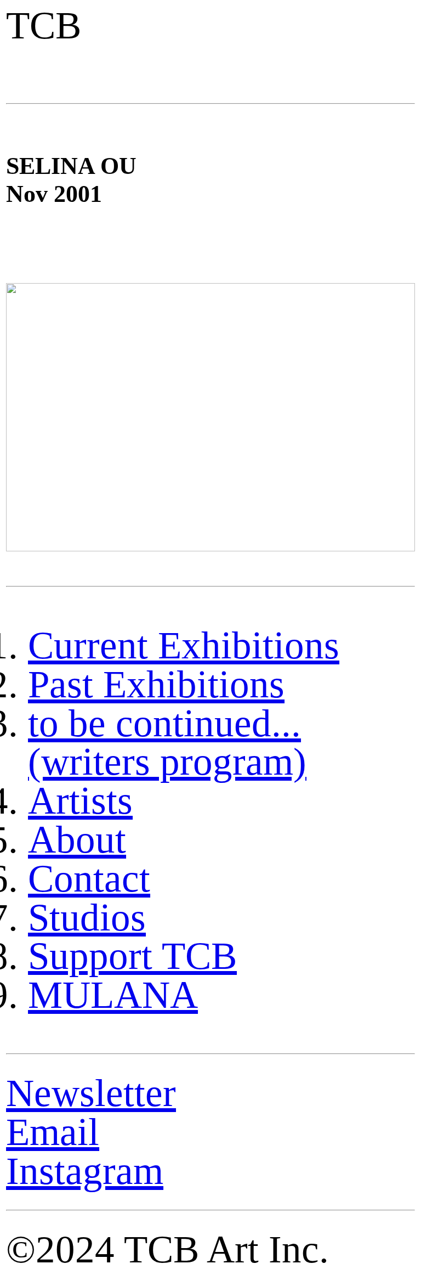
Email (52, 1131)
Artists (80, 800)
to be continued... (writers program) (167, 742)
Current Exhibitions (183, 645)
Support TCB (132, 955)
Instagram (84, 1170)
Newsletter (91, 1092)
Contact (89, 878)
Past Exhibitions (156, 684)
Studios (87, 917)
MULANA (113, 994)
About (77, 839)
